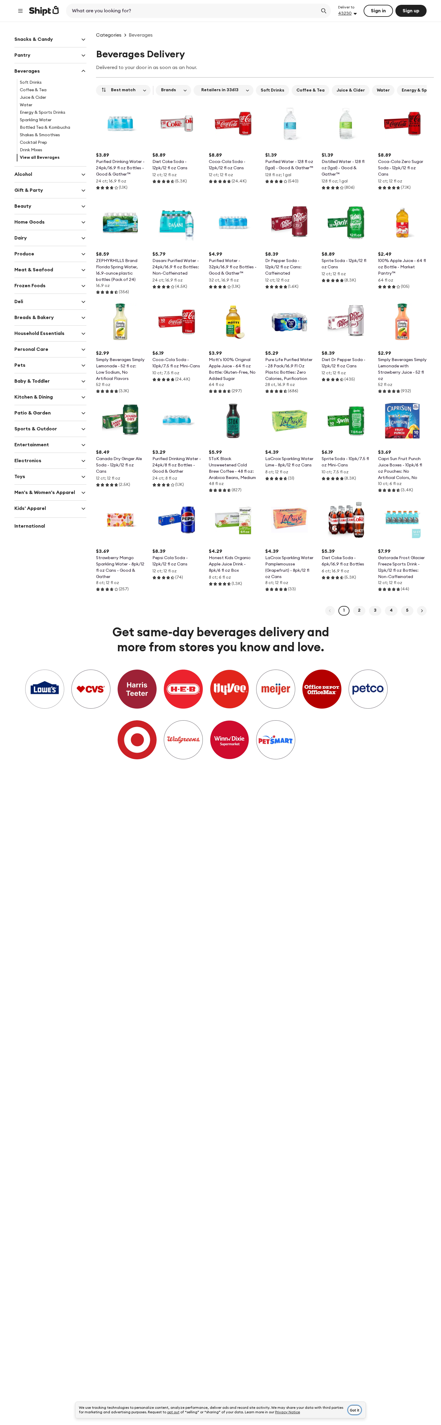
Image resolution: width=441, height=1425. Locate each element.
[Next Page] (422, 611)
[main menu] (20, 11)
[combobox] (192, 10)
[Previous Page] (330, 611)
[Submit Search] (324, 11)
